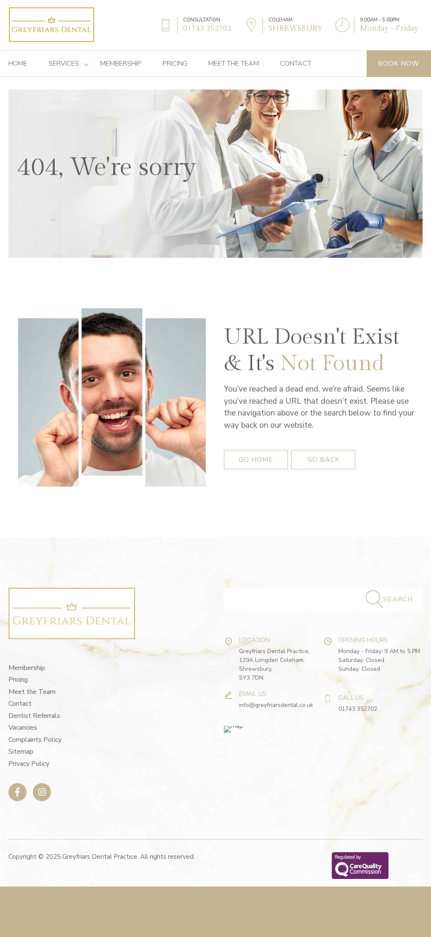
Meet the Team (233, 63)
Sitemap (20, 751)
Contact (295, 63)
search (398, 599)
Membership (120, 63)
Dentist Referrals (34, 715)
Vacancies (22, 727)
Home (17, 63)
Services (63, 63)
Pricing (174, 63)
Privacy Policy (28, 763)
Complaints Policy (34, 739)
